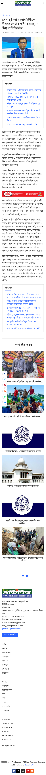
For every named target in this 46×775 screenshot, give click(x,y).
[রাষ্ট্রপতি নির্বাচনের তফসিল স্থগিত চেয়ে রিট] (23, 469)
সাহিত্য (4, 682)
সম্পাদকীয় (6, 706)
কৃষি (3, 694)
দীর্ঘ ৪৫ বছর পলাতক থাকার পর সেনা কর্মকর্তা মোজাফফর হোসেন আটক (21, 303)
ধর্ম (3, 698)
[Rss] (32, 771)
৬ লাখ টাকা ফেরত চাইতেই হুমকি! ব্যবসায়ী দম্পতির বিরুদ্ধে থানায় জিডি (23, 112)
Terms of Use (7, 723)
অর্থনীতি (5, 661)
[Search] (43, 3)
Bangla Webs (30, 765)
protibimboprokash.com (11, 628)
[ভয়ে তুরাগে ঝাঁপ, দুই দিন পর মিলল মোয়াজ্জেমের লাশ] (23, 399)
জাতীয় (4, 649)
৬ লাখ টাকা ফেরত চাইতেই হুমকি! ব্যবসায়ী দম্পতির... (23, 381)
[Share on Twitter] (4, 379)
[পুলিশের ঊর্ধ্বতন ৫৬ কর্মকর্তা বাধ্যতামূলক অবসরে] (23, 434)
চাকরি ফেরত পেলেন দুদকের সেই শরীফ (22, 124)
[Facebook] (14, 771)
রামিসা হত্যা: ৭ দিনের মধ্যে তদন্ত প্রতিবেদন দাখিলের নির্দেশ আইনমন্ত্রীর (24, 92)
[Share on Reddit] (4, 390)
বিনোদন (5, 673)
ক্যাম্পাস (5, 686)
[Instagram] (23, 771)
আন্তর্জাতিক (6, 653)
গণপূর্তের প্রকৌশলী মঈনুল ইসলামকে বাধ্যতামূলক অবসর (21, 323)
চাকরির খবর (7, 690)
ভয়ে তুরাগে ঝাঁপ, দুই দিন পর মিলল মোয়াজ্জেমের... (23, 416)
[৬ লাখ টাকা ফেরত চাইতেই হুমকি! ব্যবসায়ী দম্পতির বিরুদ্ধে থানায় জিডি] (23, 364)
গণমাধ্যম (5, 710)
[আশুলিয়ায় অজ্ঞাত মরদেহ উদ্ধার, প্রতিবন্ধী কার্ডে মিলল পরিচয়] (23, 541)
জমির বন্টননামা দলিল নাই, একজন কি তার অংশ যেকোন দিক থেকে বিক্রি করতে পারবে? (24, 296)
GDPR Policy (7, 735)
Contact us (6, 739)
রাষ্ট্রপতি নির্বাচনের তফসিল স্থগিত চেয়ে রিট (23, 486)
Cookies (5, 731)
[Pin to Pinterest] (4, 385)
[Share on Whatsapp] (4, 396)
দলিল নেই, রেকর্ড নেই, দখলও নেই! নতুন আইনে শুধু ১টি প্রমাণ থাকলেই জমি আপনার (24, 316)
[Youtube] (28, 771)
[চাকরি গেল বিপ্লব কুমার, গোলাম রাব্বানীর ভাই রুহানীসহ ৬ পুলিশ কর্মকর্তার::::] (23, 503)
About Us (6, 719)
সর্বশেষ (5, 645)
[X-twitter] (18, 771)
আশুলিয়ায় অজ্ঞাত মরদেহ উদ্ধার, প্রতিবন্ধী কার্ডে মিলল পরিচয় (23, 559)
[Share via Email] (4, 402)
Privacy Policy (8, 727)
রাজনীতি (5, 657)
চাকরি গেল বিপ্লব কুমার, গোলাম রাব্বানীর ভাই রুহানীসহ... (23, 522)
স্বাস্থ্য (4, 702)
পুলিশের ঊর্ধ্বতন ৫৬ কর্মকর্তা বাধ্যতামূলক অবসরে (23, 451)
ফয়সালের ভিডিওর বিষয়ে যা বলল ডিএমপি (23, 328)
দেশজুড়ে (5, 665)
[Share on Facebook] (4, 373)
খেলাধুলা (5, 669)
